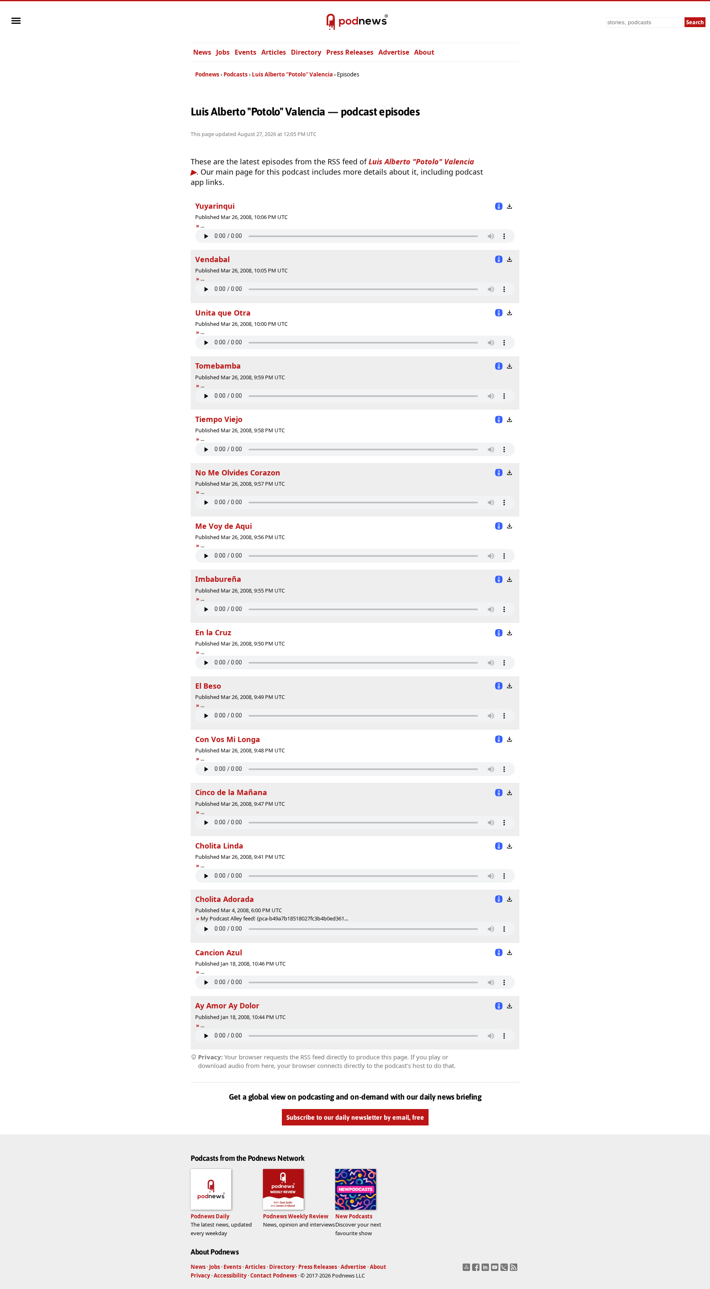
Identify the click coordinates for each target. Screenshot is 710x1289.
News (202, 52)
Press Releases (349, 52)
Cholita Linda (219, 846)
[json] (505, 1269)
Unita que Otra (223, 313)
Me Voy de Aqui (223, 526)
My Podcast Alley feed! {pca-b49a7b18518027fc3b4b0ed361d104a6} (277, 918)
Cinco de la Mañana (231, 792)
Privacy (200, 1275)
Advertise (393, 52)
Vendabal (212, 259)
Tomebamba (218, 366)
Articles (273, 52)
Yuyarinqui (215, 206)
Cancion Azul (218, 952)
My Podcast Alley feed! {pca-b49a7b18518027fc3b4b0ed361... (274, 918)
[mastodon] (467, 1269)
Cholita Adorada (224, 899)
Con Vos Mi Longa (227, 739)
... (202, 225)
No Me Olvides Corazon (237, 472)
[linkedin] (486, 1269)
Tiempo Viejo (218, 419)
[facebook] (477, 1269)
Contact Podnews (273, 1275)
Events (245, 52)
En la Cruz (213, 632)
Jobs (223, 52)
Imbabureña (218, 579)
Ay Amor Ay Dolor (227, 1005)
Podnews (207, 74)
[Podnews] (331, 22)
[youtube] (495, 1269)
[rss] (514, 1269)
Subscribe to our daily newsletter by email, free (355, 1117)
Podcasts (236, 74)
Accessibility (230, 1275)
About (424, 52)
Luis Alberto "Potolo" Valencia (292, 74)
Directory (306, 52)
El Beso (208, 686)
